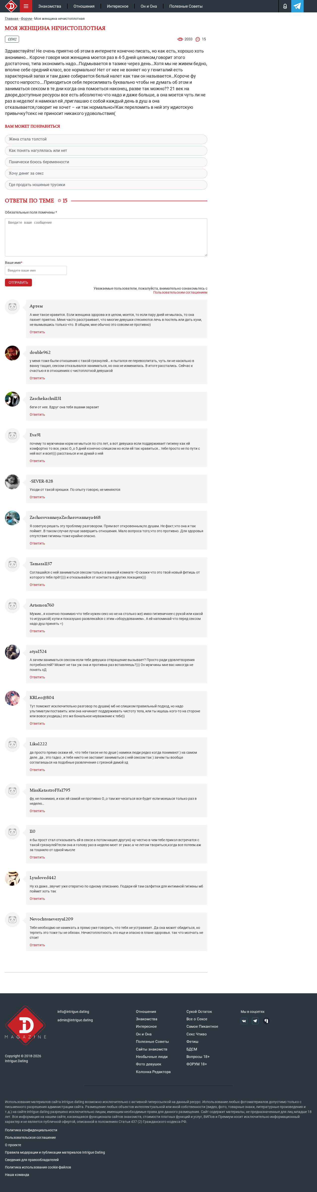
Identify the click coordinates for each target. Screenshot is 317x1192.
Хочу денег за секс (26, 173)
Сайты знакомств (151, 1049)
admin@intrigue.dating (75, 1020)
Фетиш (192, 1041)
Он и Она (149, 6)
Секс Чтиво (196, 1034)
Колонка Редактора (153, 1072)
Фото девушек (148, 1064)
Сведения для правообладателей (32, 1160)
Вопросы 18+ (198, 1056)
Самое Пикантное (202, 1026)
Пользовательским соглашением (180, 292)
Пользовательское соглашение (30, 1137)
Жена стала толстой (28, 139)
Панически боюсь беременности (39, 162)
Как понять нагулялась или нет (38, 150)
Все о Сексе (196, 1019)
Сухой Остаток (199, 1011)
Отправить (18, 282)
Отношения (84, 6)
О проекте (13, 1145)
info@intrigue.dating (73, 1012)
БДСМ (191, 1049)
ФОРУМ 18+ (196, 1064)
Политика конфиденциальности (31, 1130)
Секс (12, 39)
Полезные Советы (186, 6)
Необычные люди (152, 1056)
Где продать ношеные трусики (37, 184)
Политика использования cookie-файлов (38, 1167)
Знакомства (49, 6)
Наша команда (17, 1175)
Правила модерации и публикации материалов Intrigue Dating (55, 1152)
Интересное (117, 6)
